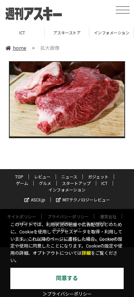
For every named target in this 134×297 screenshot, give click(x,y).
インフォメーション (112, 32)
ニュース (69, 176)
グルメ (45, 183)
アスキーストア (67, 32)
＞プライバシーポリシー (67, 294)
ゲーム (22, 183)
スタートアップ (76, 183)
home (19, 47)
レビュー (42, 176)
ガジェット (98, 176)
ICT (22, 32)
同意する (67, 278)
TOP (19, 176)
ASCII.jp (38, 199)
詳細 (86, 253)
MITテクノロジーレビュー (86, 199)
